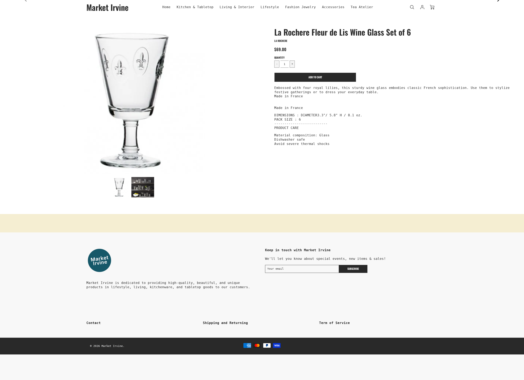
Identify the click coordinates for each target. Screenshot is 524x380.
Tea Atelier (362, 7)
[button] (315, 77)
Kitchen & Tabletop (195, 7)
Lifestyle (270, 7)
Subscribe (353, 269)
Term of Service (334, 323)
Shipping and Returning (225, 323)
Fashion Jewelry (300, 7)
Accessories (333, 7)
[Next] (253, 100)
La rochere (280, 41)
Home (166, 7)
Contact (93, 323)
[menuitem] (166, 7)
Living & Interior (237, 7)
